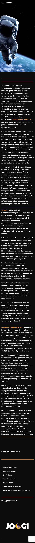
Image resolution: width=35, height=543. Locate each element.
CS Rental (5, 210)
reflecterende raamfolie (22, 119)
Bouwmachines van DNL (12, 486)
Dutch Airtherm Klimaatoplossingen (17, 490)
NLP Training (7, 475)
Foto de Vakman (9, 479)
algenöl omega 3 (9, 471)
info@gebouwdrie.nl (9, 501)
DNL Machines (8, 483)
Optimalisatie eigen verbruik (12, 327)
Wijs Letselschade (10, 467)
